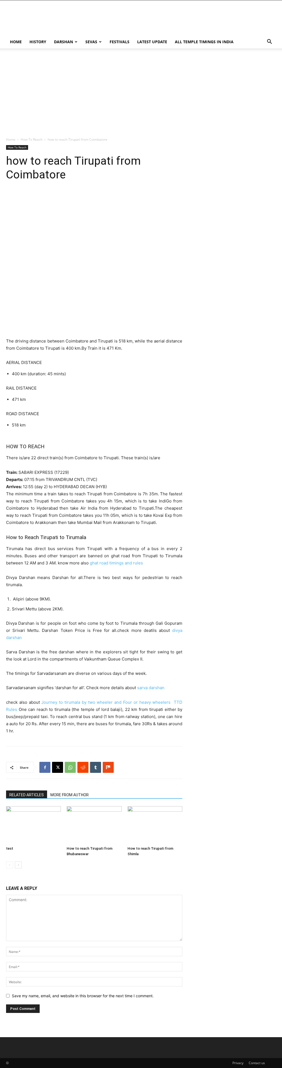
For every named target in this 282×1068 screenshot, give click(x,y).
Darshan (63, 41)
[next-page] (18, 865)
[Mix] (108, 767)
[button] (269, 42)
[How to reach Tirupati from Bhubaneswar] (94, 825)
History (37, 41)
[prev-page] (9, 865)
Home (16, 41)
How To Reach (31, 139)
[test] (33, 825)
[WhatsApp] (70, 767)
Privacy (237, 1063)
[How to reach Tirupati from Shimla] (155, 825)
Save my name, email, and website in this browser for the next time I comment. (83, 995)
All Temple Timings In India (204, 41)
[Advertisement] (175, 20)
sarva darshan (150, 687)
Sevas (91, 41)
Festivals (119, 41)
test (9, 848)
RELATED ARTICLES (26, 795)
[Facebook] (44, 767)
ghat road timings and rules (116, 563)
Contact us (257, 1063)
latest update (152, 41)
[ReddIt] (82, 767)
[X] (57, 767)
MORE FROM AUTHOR (69, 795)
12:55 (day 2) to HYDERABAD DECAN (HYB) (56, 486)
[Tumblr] (95, 767)
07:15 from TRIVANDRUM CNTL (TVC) (51, 479)
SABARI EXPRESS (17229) (37, 472)
